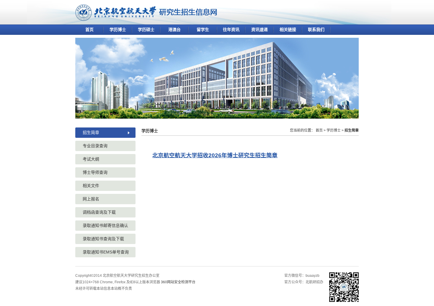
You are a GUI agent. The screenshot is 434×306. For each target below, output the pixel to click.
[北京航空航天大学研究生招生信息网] (146, 18)
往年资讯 (231, 29)
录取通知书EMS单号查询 (106, 252)
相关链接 (288, 29)
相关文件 (91, 185)
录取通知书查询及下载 (103, 238)
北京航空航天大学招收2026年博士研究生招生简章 (215, 155)
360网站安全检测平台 (178, 282)
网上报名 (91, 199)
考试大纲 (91, 159)
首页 (89, 29)
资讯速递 (259, 29)
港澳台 (174, 29)
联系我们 (316, 29)
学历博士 (118, 29)
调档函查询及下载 (99, 212)
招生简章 (91, 132)
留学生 (203, 29)
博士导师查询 (95, 172)
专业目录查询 (95, 145)
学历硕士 (146, 29)
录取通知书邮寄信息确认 (105, 225)
